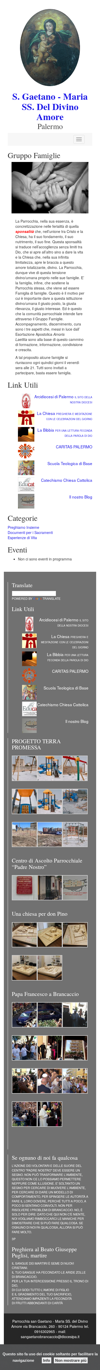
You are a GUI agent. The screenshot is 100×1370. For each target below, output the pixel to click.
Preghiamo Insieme (23, 527)
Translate (52, 598)
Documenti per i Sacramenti (30, 532)
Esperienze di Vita (22, 537)
